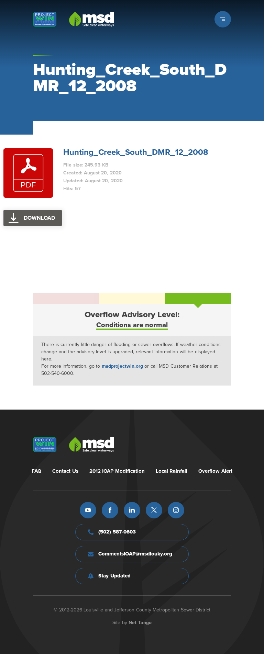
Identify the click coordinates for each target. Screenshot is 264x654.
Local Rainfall (172, 471)
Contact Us (65, 471)
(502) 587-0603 (117, 532)
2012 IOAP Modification (117, 471)
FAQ (36, 471)
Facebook (110, 510)
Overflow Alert (215, 471)
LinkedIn (132, 510)
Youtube (88, 510)
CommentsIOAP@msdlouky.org (135, 554)
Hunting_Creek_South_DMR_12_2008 (135, 152)
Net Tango (140, 622)
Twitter (154, 510)
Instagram (176, 510)
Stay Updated (114, 575)
